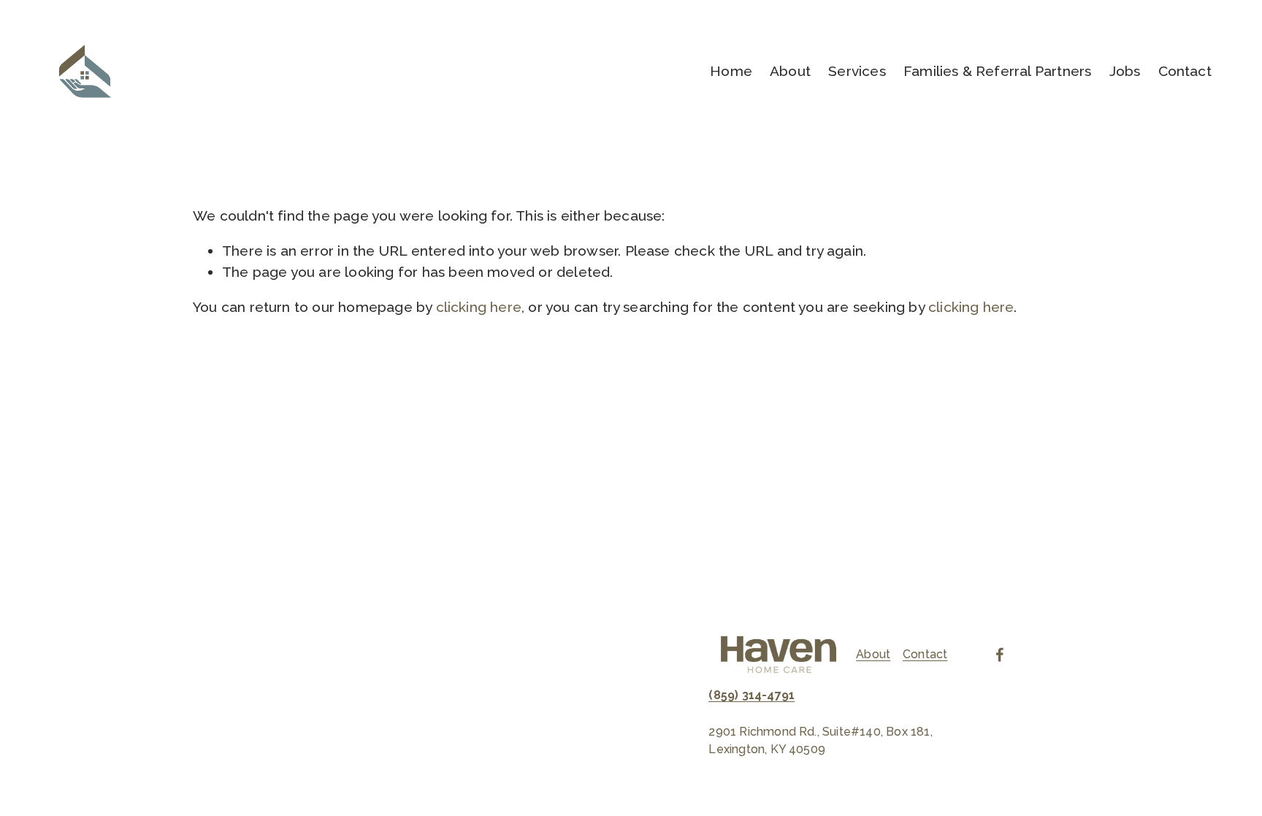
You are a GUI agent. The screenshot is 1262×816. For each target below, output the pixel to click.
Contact (1185, 71)
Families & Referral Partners (997, 71)
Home (731, 71)
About (790, 71)
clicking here (479, 307)
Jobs (1125, 71)
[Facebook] (1000, 654)
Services (857, 71)
